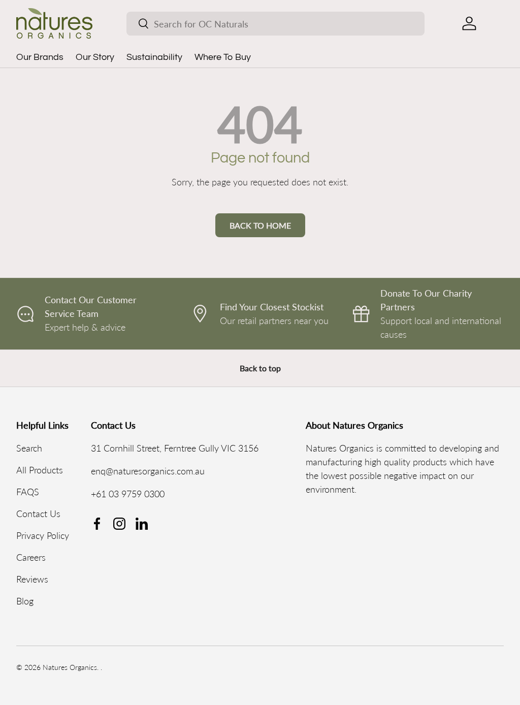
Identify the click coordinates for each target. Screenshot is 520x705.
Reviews (32, 579)
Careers (31, 557)
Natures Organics (70, 667)
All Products (39, 469)
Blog (25, 600)
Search (29, 448)
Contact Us (38, 513)
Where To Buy (222, 57)
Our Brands (39, 57)
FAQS (27, 491)
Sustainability (154, 57)
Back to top (260, 368)
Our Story (95, 57)
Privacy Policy (42, 535)
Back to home (260, 225)
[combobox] (275, 24)
